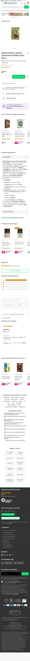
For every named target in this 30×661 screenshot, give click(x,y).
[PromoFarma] (10, 3)
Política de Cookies (15, 627)
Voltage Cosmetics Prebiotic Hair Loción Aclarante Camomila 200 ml (13, 423)
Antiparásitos (14, 399)
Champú (21, 399)
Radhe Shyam (5, 65)
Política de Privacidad (12, 594)
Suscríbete (25, 574)
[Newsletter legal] (2, 582)
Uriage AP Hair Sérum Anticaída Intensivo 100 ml (15, 426)
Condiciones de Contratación (15, 625)
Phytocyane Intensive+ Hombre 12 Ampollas (12, 437)
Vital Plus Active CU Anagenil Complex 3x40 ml (14, 432)
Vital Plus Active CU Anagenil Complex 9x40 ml (14, 429)
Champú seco (7, 401)
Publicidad (6, 541)
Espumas (14, 401)
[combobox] (17, 314)
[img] (15, 67)
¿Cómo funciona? (8, 532)
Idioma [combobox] (20, 305)
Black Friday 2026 (7, 547)
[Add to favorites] (27, 76)
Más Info (9, 108)
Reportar (24, 343)
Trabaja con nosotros (9, 534)
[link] (10, 266)
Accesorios (6, 397)
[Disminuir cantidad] (3, 77)
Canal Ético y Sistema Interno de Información (15, 629)
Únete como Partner (8, 539)
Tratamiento (22, 406)
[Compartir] (28, 53)
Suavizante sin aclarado (11, 406)
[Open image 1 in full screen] (15, 33)
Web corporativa (7, 545)
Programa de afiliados (9, 537)
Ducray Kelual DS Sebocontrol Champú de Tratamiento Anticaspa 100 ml (14, 413)
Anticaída (7, 399)
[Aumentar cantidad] (8, 77)
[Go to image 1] (14, 48)
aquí (10, 523)
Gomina (20, 401)
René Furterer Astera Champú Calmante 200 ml (15, 417)
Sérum (19, 405)
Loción (13, 403)
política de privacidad (14, 581)
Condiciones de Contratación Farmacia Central (15, 626)
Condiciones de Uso (15, 624)
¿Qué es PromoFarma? (9, 530)
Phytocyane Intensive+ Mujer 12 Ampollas (15, 440)
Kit (24, 401)
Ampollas (22, 397)
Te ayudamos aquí (8, 514)
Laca (8, 403)
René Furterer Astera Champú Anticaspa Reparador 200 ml (14, 420)
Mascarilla (18, 403)
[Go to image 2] (15, 48)
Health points (6, 543)
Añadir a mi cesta (19, 76)
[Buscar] (26, 7)
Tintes (1, 10)
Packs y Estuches (12, 405)
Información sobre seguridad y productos (12, 217)
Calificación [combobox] (7, 305)
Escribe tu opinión (15, 271)
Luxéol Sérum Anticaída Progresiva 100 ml (14, 435)
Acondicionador (15, 397)
